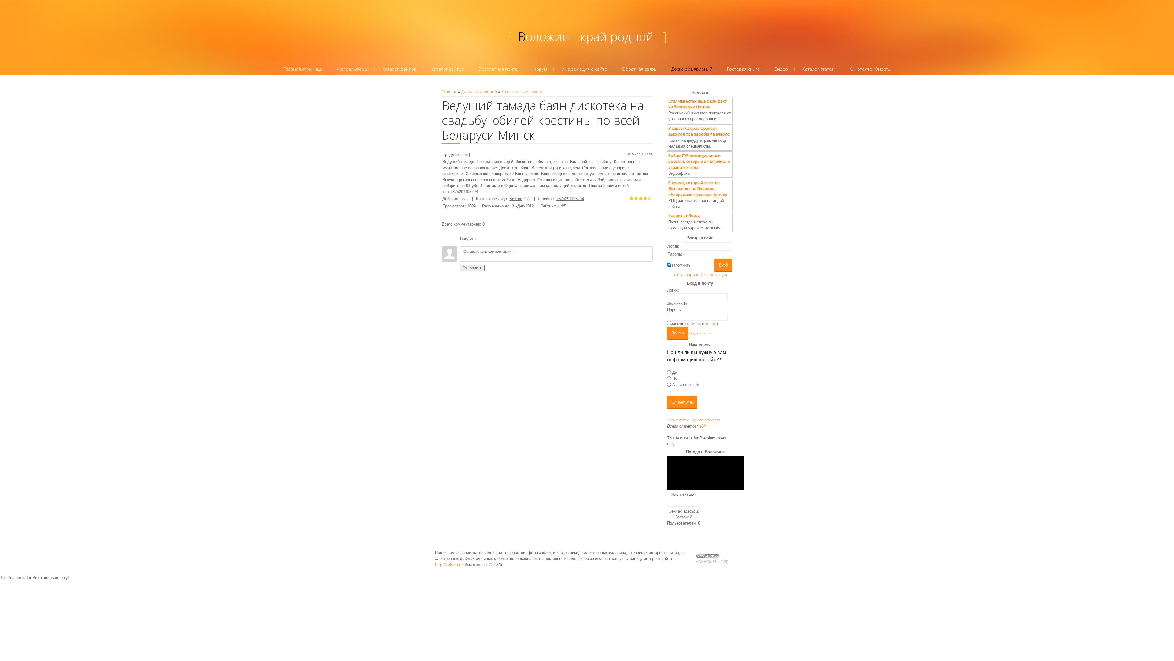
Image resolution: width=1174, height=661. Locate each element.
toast (465, 198)
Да (674, 372)
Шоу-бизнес (531, 91)
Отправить (472, 268)
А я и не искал (685, 384)
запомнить (681, 265)
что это (710, 323)
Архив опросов (706, 420)
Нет (675, 378)
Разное (508, 91)
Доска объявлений (479, 91)
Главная (449, 91)
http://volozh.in (448, 564)
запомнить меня (686, 323)
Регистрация (715, 275)
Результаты (677, 420)
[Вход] (482, 238)
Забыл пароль (686, 275)
